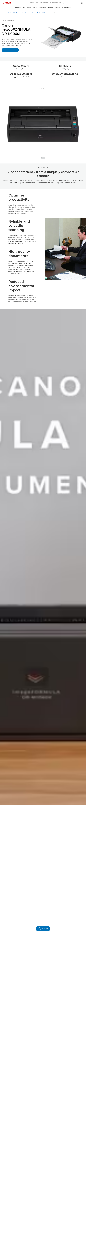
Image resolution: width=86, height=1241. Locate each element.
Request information (10, 50)
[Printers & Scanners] (46, 7)
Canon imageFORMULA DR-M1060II (11, 59)
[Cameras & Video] (26, 7)
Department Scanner (8, 20)
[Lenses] (32, 7)
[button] (80, 158)
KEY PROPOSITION (43, 167)
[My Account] (82, 3)
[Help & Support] (72, 7)
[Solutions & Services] (60, 7)
